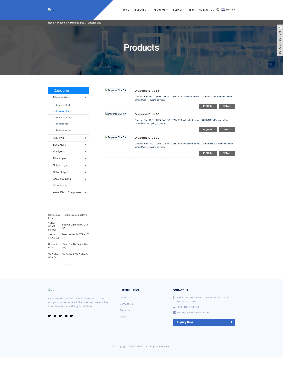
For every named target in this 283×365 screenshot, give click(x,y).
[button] (68, 209)
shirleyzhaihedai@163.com (193, 312)
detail (227, 106)
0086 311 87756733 (188, 307)
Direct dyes (59, 158)
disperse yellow (63, 130)
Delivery (178, 9)
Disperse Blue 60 (147, 114)
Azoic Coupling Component (62, 182)
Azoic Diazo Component (67, 192)
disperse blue (94, 22)
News (192, 9)
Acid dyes (59, 137)
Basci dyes (59, 144)
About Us (159, 9)
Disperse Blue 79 (147, 137)
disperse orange (64, 117)
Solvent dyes (60, 172)
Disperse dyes (77, 22)
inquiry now (185, 322)
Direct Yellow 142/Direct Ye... (75, 236)
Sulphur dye (60, 165)
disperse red (62, 123)
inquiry (208, 106)
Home (126, 9)
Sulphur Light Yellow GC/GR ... (75, 226)
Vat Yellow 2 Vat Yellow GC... (75, 256)
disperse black (63, 105)
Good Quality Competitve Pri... (75, 246)
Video (123, 316)
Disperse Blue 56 (147, 90)
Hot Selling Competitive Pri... (76, 217)
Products (140, 9)
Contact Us (206, 9)
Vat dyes (58, 151)
